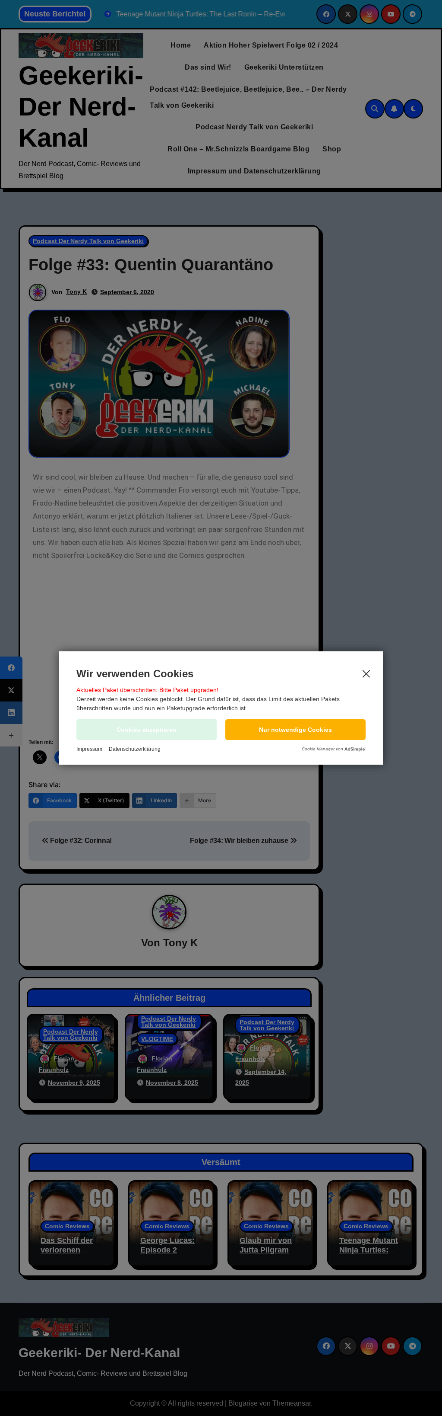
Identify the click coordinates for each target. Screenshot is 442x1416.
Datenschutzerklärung (135, 749)
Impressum (89, 749)
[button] (295, 729)
